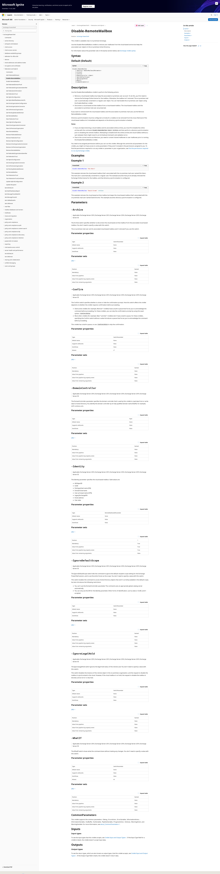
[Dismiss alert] (216, 3)
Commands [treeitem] (8, 37)
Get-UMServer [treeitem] (9, 203)
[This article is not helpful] (201, 46)
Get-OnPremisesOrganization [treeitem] (14, 109)
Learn (73, 25)
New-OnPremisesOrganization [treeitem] (15, 128)
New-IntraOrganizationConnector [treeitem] (16, 125)
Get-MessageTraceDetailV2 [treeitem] (12, 194)
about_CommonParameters (109, 824)
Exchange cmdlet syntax (128, 51)
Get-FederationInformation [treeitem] (14, 91)
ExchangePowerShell (83, 25)
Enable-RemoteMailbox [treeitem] (13, 81)
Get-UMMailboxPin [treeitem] (10, 200)
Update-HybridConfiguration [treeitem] (14, 181)
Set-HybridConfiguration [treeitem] (13, 159)
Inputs (186, 37)
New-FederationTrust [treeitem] (12, 119)
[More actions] (147, 25)
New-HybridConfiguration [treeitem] (13, 122)
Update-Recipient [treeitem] (11, 184)
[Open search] (211, 15)
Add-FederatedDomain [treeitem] (12, 75)
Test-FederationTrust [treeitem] (12, 175)
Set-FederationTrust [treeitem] (12, 156)
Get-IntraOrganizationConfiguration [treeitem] (16, 103)
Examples (187, 33)
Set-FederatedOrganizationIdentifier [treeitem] (16, 153)
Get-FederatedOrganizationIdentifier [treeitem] (16, 87)
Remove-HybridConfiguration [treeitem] (14, 141)
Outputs (186, 40)
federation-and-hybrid (97, 25)
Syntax (186, 28)
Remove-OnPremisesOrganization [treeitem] (16, 147)
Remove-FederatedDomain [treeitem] (13, 134)
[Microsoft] (3, 15)
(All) (72, 261)
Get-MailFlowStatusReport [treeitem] (12, 191)
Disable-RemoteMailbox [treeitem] (13, 78)
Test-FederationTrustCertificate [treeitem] (15, 178)
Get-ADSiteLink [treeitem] (9, 188)
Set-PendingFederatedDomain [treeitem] (15, 169)
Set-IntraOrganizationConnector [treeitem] (15, 163)
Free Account (213, 19)
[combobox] (19, 27)
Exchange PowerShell (83, 36)
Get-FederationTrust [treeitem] (12, 94)
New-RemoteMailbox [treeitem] (12, 131)
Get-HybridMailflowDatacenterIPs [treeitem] (15, 100)
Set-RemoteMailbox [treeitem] (11, 172)
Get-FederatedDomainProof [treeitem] (14, 84)
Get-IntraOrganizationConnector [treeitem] (15, 106)
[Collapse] (36, 24)
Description (187, 31)
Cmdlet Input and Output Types (115, 838)
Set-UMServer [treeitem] (9, 256)
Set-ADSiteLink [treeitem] (9, 253)
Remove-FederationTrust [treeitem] (13, 138)
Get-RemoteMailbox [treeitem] (12, 116)
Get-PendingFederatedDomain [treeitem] (15, 112)
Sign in (216, 15)
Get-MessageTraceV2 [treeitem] (11, 197)
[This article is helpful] (198, 46)
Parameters (187, 35)
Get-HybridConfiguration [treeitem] (13, 97)
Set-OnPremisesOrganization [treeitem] (14, 166)
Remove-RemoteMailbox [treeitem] (13, 150)
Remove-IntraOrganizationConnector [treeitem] (17, 144)
